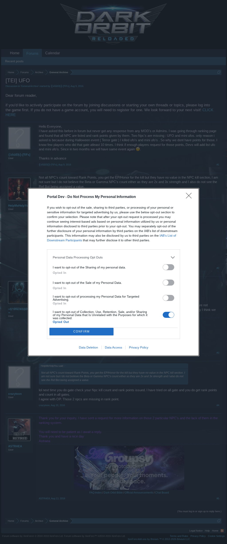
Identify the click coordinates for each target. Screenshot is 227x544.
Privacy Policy (138, 347)
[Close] (190, 197)
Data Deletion (88, 347)
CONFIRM (81, 331)
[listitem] (113, 257)
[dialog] (113, 272)
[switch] (168, 267)
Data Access (113, 347)
